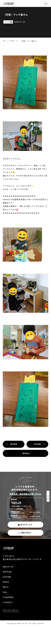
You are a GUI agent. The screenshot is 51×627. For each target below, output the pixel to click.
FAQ (5, 592)
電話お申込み (26, 532)
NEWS (6, 582)
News (13, 41)
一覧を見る (25, 453)
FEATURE (7, 577)
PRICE (6, 587)
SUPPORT (7, 572)
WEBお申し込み (26, 524)
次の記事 (37, 444)
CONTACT (8, 603)
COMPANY (8, 598)
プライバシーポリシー (11, 610)
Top (4, 41)
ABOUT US (8, 567)
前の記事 (13, 444)
